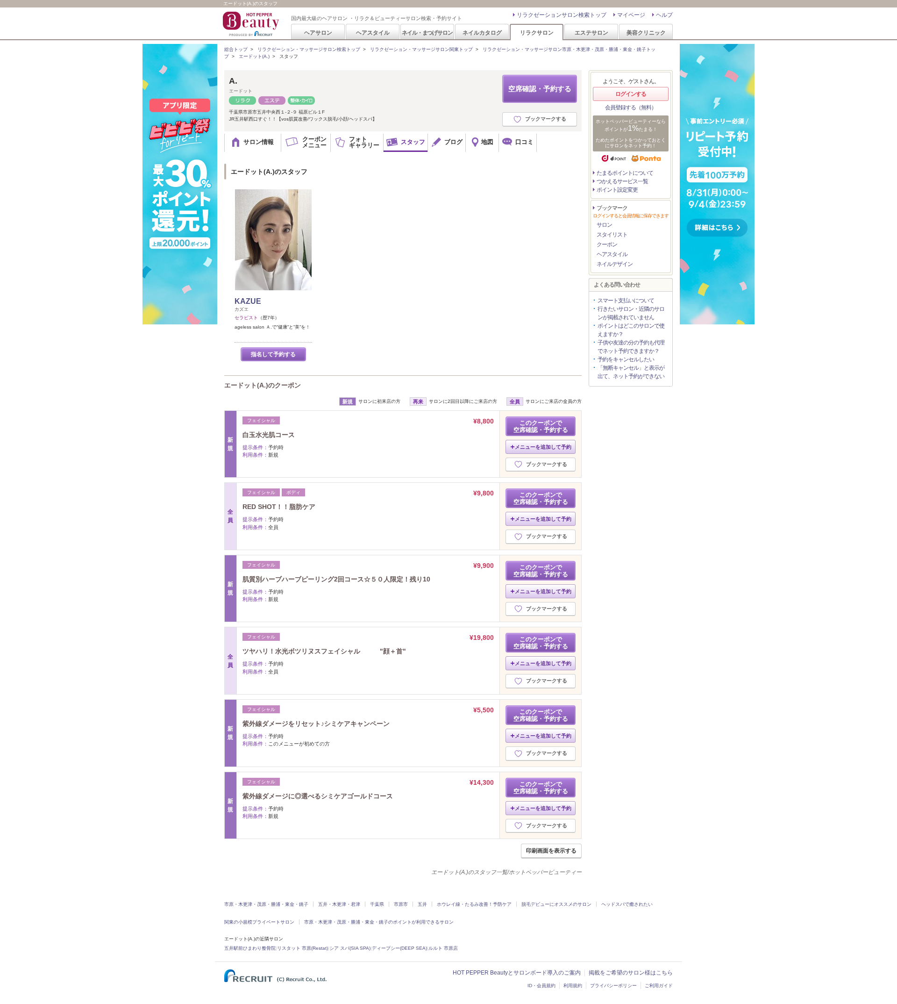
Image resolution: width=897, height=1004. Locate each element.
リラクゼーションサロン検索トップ (561, 15)
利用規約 (572, 985)
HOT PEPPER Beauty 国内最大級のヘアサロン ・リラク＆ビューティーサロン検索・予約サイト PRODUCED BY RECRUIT (252, 24)
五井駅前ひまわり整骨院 (250, 948)
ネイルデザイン (615, 264)
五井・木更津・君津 (339, 904)
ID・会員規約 (541, 985)
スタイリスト (612, 234)
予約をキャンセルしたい (626, 359)
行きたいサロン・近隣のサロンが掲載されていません (631, 313)
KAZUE (248, 301)
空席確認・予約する (539, 89)
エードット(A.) (254, 56)
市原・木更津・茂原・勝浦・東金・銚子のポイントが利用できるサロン (379, 922)
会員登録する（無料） (630, 107)
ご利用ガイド (659, 985)
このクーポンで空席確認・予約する (540, 426)
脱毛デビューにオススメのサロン (556, 904)
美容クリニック (646, 32)
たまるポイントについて (625, 173)
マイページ (631, 15)
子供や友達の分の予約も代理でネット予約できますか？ (631, 346)
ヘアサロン (318, 32)
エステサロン (591, 32)
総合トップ (236, 49)
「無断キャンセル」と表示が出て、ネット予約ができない (631, 372)
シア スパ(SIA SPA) (349, 948)
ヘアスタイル (373, 32)
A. (233, 81)
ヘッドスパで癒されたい (627, 904)
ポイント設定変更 (617, 189)
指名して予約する (273, 354)
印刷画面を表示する (551, 850)
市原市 (401, 904)
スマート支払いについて (626, 300)
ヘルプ (664, 15)
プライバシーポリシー (613, 985)
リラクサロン (537, 32)
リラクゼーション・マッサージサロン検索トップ (308, 49)
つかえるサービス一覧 (622, 181)
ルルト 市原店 (443, 948)
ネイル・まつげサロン (427, 32)
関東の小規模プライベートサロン (259, 922)
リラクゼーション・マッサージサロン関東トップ (421, 49)
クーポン (607, 244)
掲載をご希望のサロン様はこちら (631, 972)
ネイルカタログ (482, 32)
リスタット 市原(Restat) (302, 948)
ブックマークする (545, 119)
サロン (604, 225)
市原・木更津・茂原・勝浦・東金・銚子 (266, 904)
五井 (422, 904)
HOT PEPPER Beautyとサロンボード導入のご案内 (517, 972)
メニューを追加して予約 (543, 447)
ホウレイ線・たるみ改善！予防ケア (474, 904)
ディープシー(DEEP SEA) (399, 948)
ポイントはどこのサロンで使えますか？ (631, 330)
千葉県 (377, 904)
